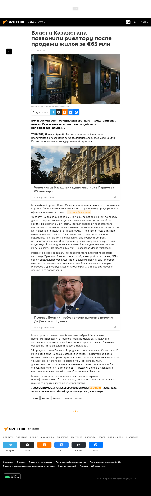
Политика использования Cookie (105, 462)
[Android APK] (12, 476)
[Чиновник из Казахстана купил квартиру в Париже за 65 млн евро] (75, 165)
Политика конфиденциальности (71, 462)
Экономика (47, 437)
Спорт (102, 437)
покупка (78, 398)
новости (8, 437)
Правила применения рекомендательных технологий (29, 466)
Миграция (76, 437)
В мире (35, 398)
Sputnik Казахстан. (79, 212)
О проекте (8, 462)
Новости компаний (67, 466)
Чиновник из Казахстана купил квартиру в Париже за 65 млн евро (74, 189)
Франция (45, 398)
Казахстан (57, 398)
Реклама (84, 466)
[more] (115, 197)
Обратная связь (98, 466)
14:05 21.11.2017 (38, 50)
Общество (62, 437)
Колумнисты (115, 437)
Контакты (21, 462)
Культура (90, 437)
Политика (21, 437)
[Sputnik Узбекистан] (14, 24)
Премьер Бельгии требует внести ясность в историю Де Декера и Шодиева (73, 319)
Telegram (95, 387)
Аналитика (132, 437)
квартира (68, 398)
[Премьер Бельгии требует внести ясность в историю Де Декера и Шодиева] (75, 295)
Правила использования (40, 462)
